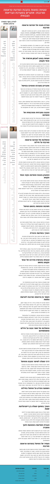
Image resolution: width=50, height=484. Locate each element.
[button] (22, 2)
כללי (44, 6)
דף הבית (47, 6)
